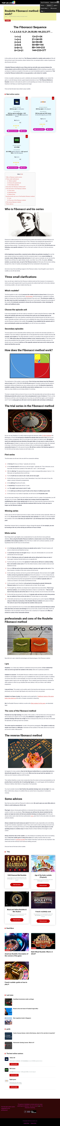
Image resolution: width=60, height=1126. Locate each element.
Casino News (44, 8)
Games (49, 5)
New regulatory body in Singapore (22, 1018)
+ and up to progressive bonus (17, 115)
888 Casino (12, 1068)
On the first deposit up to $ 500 (43, 114)
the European (29, 296)
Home (6, 16)
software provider (20, 839)
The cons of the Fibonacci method (16, 200)
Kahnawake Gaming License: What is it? (23, 1042)
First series (10, 190)
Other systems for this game (38, 703)
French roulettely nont (43, 912)
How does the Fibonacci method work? (16, 186)
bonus (42, 5)
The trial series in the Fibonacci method (16, 188)
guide (55, 5)
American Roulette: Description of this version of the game (16, 955)
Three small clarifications (12, 179)
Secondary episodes (13, 184)
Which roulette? (12, 181)
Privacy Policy (33, 1123)
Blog (42, 11)
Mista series (11, 194)
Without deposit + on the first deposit (17, 152)
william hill (12, 1057)
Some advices (9, 204)
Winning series (11, 192)
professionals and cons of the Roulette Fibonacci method (20, 196)
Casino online (53, 2)
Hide (21, 174)
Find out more (16, 884)
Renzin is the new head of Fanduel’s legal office (25, 1008)
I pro (9, 198)
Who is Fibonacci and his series (14, 177)
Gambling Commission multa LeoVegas (23, 999)
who (32, 816)
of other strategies (46, 435)
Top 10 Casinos (45, 2)
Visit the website (13, 130)
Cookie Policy (26, 1123)
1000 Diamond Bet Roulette (16, 875)
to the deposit (43, 109)
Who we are (54, 8)
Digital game (13, 1079)
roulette (7, 20)
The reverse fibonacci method (13, 202)
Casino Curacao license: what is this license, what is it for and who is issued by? (34, 1033)
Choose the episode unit (14, 183)
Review (24, 130)
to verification (17, 109)
